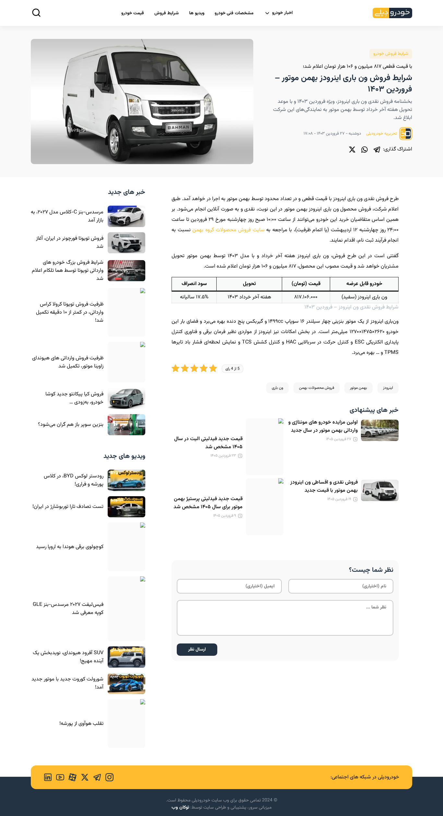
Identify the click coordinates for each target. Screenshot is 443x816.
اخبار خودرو (282, 13)
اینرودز (388, 388)
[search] (36, 13)
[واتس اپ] (364, 149)
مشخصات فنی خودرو (234, 13)
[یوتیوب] (58, 777)
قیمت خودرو (132, 13)
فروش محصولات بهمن (316, 388)
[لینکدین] (48, 777)
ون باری (277, 388)
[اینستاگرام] (107, 777)
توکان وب (180, 807)
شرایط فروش (166, 13)
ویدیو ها (196, 13)
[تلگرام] (376, 149)
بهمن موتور (358, 388)
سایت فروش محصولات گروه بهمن (228, 230)
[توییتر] (352, 149)
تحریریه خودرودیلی (382, 133)
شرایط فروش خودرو (390, 53)
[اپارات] (70, 777)
